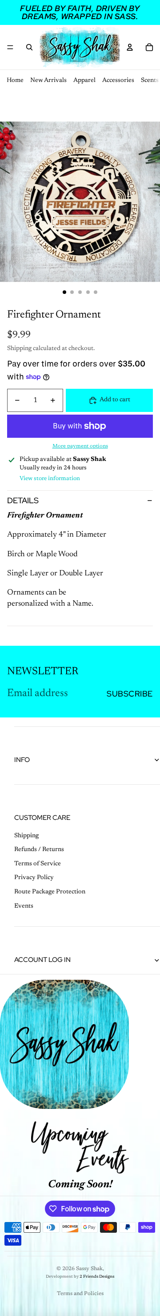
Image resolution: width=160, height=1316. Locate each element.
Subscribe (130, 694)
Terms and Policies (80, 1293)
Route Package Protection (49, 892)
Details (23, 500)
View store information (50, 478)
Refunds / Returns (39, 850)
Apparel (84, 80)
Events (23, 906)
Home (15, 80)
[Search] (29, 47)
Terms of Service (37, 864)
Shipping (26, 836)
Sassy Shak (89, 1268)
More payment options (80, 446)
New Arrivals (48, 80)
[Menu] (10, 47)
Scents (150, 80)
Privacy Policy (34, 878)
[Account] (130, 47)
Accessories (118, 80)
